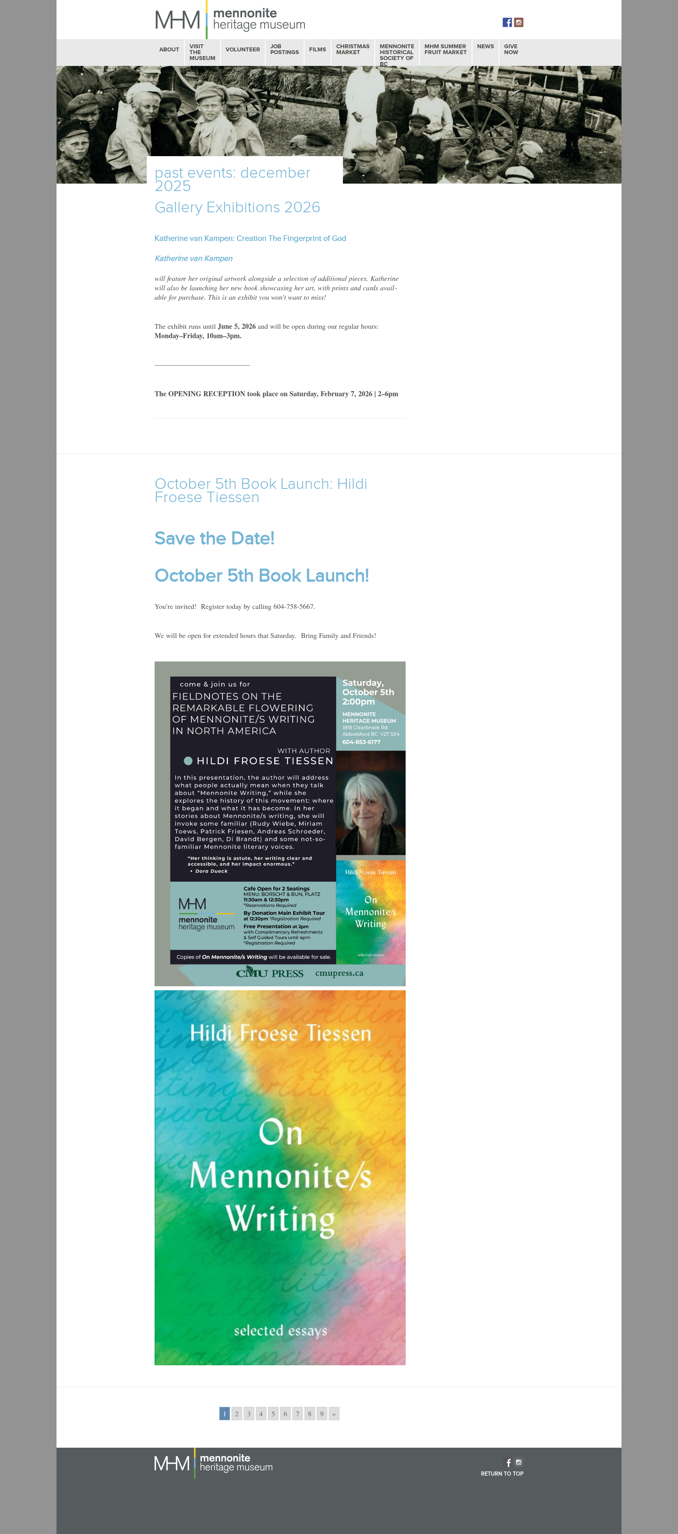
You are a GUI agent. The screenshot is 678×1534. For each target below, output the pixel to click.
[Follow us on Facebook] (507, 22)
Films (317, 50)
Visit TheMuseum (202, 52)
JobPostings (284, 49)
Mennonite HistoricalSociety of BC (397, 55)
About (169, 50)
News (485, 46)
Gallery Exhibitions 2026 (238, 208)
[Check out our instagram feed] (518, 22)
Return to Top (502, 1474)
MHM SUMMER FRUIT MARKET (446, 49)
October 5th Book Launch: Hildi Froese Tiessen (261, 490)
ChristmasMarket (353, 49)
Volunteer (243, 50)
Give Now (511, 49)
